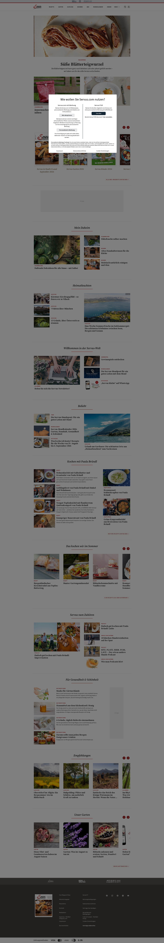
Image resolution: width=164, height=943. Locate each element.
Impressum (59, 151)
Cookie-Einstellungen (102, 151)
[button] (99, 113)
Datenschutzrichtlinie (79, 151)
